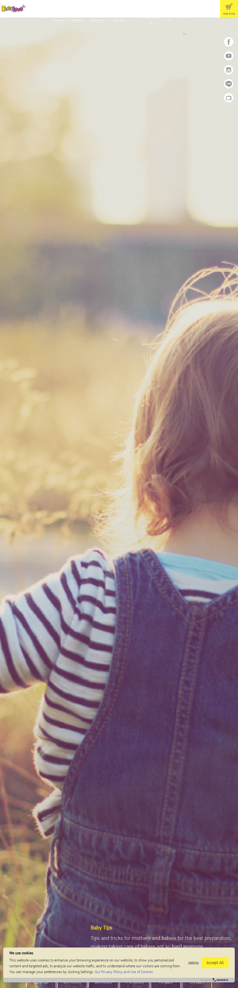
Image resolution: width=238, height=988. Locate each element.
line (228, 83)
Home (43, 17)
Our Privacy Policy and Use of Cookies (124, 972)
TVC (228, 97)
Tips (135, 14)
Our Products (76, 17)
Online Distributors (97, 17)
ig (228, 69)
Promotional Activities (119, 17)
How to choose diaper (151, 14)
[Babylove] (18, 9)
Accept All (215, 962)
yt (228, 55)
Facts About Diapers (59, 17)
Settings (193, 962)
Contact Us (168, 17)
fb (228, 42)
